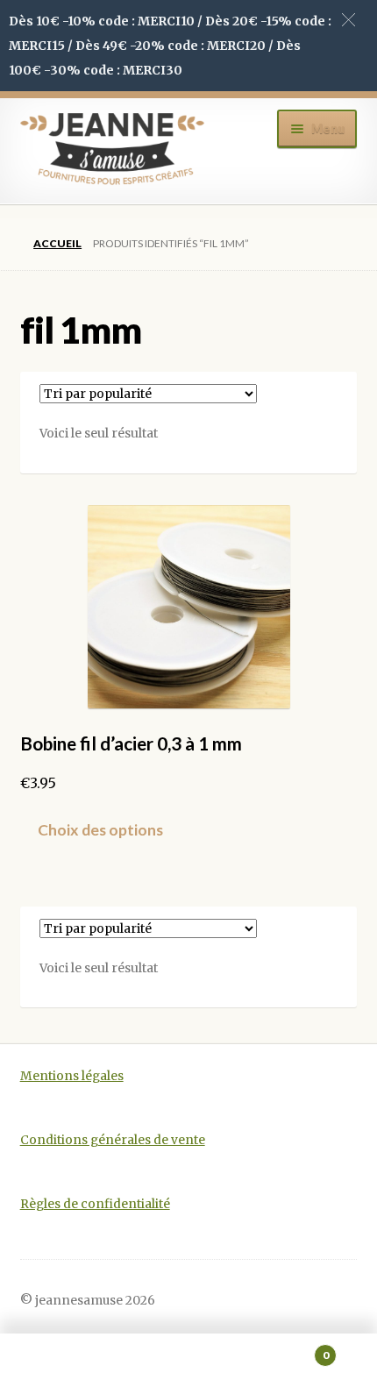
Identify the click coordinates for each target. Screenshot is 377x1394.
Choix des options (100, 830)
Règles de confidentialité (95, 1204)
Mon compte (62, 1364)
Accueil (57, 243)
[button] (348, 20)
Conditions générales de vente (112, 1140)
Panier (290, 1349)
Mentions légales (72, 1076)
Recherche (188, 1364)
